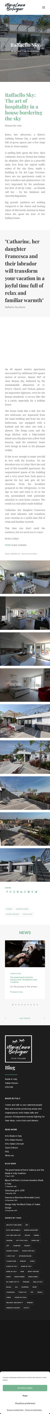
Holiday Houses (22, 909)
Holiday (9, 909)
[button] (43, 7)
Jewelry (23, 1261)
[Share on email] (36, 891)
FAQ (7, 1152)
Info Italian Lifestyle (14, 1144)
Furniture (35, 1240)
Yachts (26, 1308)
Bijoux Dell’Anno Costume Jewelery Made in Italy (24, 1182)
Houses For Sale (28, 1251)
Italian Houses (32, 51)
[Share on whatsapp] (25, 891)
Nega (25, 1395)
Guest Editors (11, 1148)
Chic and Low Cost (13, 1235)
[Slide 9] (37, 1004)
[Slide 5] (25, 1004)
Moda (8, 1277)
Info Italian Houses (13, 1140)
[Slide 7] (31, 1004)
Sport (34, 1287)
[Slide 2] (15, 1004)
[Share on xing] (32, 891)
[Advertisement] (25, 1350)
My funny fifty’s (12, 1282)
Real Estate (27, 914)
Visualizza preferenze (25, 1403)
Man (22, 1271)
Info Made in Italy (13, 1136)
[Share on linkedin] (21, 891)
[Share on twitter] (10, 891)
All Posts (25, 1018)
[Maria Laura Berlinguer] (15, 7)
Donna (36, 1235)
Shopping (25, 1287)
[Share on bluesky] (28, 891)
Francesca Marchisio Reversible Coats (22, 1197)
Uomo (8, 1297)
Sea (16, 1287)
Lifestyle (9, 1087)
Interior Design (25, 1256)
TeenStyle (22, 1292)
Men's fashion (33, 1271)
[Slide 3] (18, 1004)
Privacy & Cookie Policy (15, 1410)
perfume (26, 1282)
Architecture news (14, 1225)
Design (27, 1235)
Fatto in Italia (22, 1240)
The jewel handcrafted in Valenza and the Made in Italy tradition (23, 980)
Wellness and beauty (14, 1302)
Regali (8, 1287)
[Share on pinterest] (17, 891)
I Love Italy (10, 1256)
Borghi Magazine (31, 1230)
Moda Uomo (33, 1277)
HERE (8, 545)
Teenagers (10, 1292)
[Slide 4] (21, 1004)
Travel (39, 1292)
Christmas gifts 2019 (14, 1190)
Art (26, 1225)
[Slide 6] (28, 1004)
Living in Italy (11, 1266)
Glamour (16, 1246)
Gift (7, 1246)
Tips (31, 1292)
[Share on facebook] (7, 891)
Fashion (9, 1240)
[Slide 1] (12, 1004)
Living (32, 1261)
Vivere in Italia (20, 1297)
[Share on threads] (14, 891)
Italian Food (11, 1261)
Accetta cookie (25, 1388)
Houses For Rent (12, 914)
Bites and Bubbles (13, 1230)
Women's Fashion (13, 1308)
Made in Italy (17, 992)
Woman (30, 1302)
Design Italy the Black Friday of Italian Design (22, 1206)
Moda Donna (19, 1277)
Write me (9, 1156)
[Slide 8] (34, 1004)
